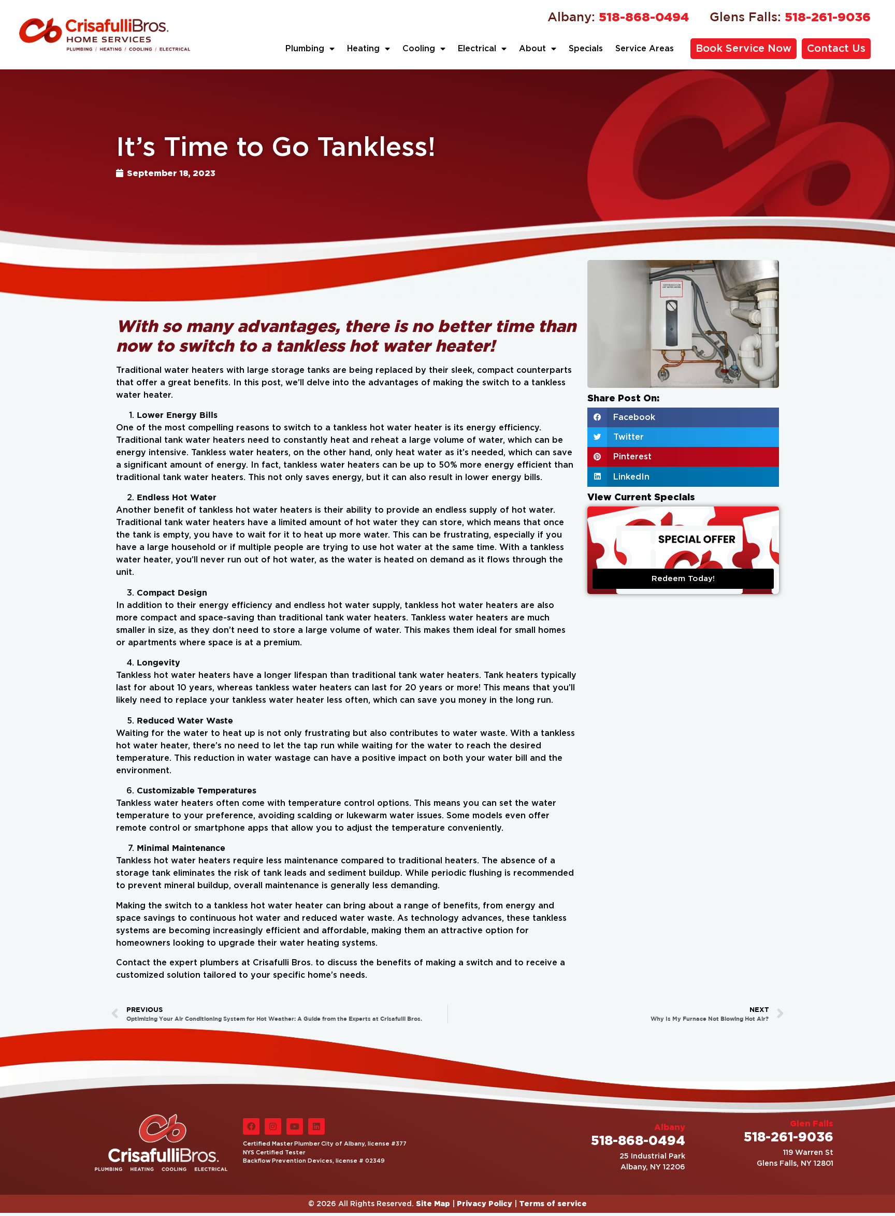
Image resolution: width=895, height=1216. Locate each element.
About (532, 49)
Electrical (477, 49)
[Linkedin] (316, 1126)
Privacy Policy (484, 1203)
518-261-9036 (790, 16)
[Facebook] (251, 1126)
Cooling (418, 49)
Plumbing (304, 49)
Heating (363, 49)
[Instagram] (273, 1126)
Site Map (433, 1203)
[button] (683, 417)
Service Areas (644, 49)
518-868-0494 (618, 16)
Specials (586, 49)
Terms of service (553, 1203)
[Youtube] (294, 1126)
